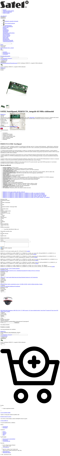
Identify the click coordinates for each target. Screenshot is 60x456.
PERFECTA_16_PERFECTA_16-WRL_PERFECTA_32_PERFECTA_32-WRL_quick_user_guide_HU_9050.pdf (24, 195)
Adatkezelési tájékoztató (7, 11)
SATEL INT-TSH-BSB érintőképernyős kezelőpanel (10, 286)
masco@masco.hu (6, 451)
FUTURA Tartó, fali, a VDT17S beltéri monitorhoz (10, 268)
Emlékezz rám (4, 60)
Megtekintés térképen (7, 452)
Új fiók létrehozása (3, 59)
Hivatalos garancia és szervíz (5, 416)
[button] (16, 126)
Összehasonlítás (12, 126)
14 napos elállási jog (4, 420)
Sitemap (4, 433)
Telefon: (2, 240)
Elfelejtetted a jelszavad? (7, 58)
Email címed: (2, 241)
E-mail (1, 57)
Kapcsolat (5, 9)
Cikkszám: (2, 115)
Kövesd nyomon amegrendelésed (9, 438)
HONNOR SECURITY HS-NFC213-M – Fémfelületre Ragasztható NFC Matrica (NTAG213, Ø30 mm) (20, 270)
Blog (4, 434)
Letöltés (28, 251)
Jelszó (1, 58)
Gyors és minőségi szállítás (5, 412)
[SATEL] (14, 7)
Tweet (1, 127)
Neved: (1, 239)
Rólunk (4, 431)
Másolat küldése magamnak (7, 247)
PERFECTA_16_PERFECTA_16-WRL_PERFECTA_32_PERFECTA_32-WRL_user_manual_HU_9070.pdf (23, 193)
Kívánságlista (5, 54)
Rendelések (5, 51)
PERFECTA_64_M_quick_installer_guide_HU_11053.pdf (14, 191)
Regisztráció (8, 56)
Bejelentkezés (3, 56)
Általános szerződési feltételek (8, 10)
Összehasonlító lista (6, 53)
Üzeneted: (2, 246)
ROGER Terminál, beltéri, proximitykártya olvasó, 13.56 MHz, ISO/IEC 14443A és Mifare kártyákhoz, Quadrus (21, 284)
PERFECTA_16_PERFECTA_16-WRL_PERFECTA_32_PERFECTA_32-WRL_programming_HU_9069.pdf (24, 194)
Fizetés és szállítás (6, 12)
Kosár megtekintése (4, 47)
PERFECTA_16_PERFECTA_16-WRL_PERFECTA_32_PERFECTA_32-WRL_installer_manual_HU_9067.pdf (24, 196)
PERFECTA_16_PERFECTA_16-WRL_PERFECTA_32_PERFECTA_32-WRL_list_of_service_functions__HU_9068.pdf (26, 197)
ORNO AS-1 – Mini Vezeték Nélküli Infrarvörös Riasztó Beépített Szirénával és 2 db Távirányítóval (19, 277)
